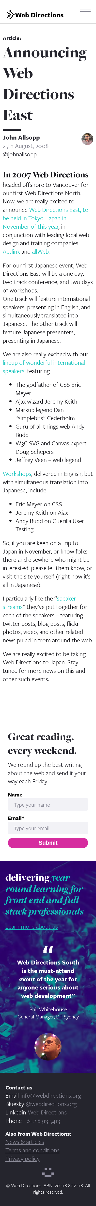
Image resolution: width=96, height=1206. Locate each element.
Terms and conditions (32, 1150)
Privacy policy (22, 1158)
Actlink (11, 251)
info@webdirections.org (50, 1095)
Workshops (17, 473)
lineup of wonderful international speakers (44, 366)
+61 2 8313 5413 (41, 1120)
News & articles (24, 1141)
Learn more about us (31, 926)
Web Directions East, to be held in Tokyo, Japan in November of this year (45, 218)
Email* (16, 818)
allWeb (40, 251)
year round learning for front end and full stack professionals (44, 894)
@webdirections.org (51, 1103)
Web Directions (47, 1112)
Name (15, 794)
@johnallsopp (20, 154)
